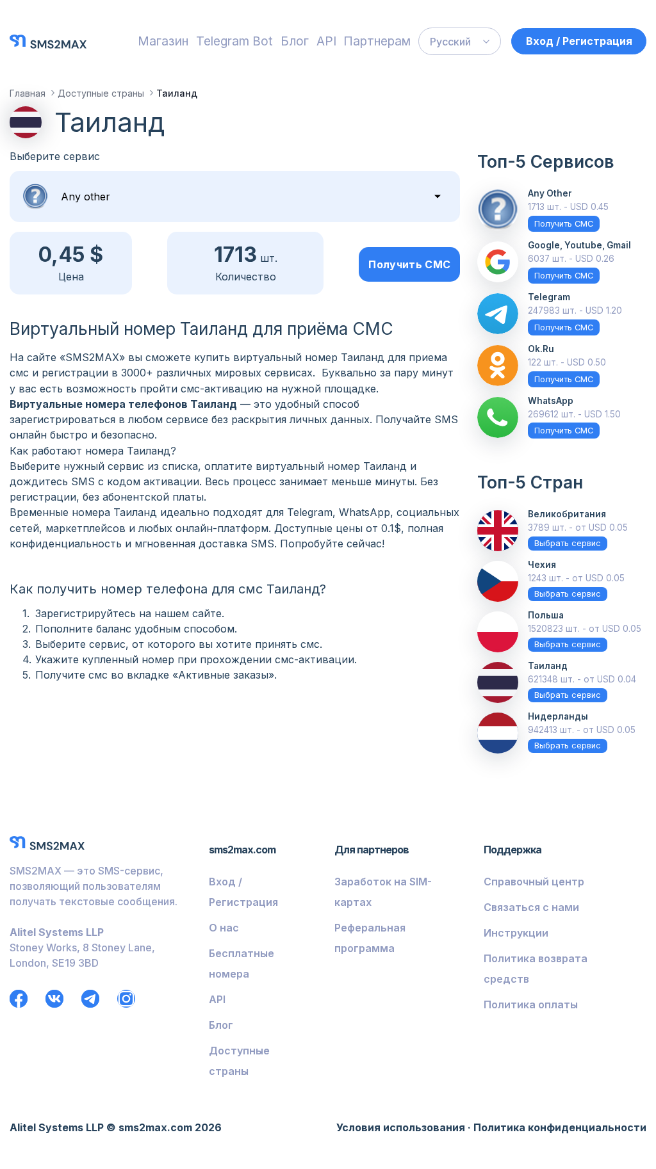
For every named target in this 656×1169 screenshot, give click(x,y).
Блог (295, 41)
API (326, 41)
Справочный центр (534, 881)
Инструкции (516, 932)
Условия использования (400, 1127)
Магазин (163, 41)
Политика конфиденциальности (559, 1127)
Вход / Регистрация (579, 41)
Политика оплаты (531, 1004)
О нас (224, 927)
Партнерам (377, 41)
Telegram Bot (234, 41)
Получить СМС (409, 264)
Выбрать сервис (567, 543)
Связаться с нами (531, 907)
